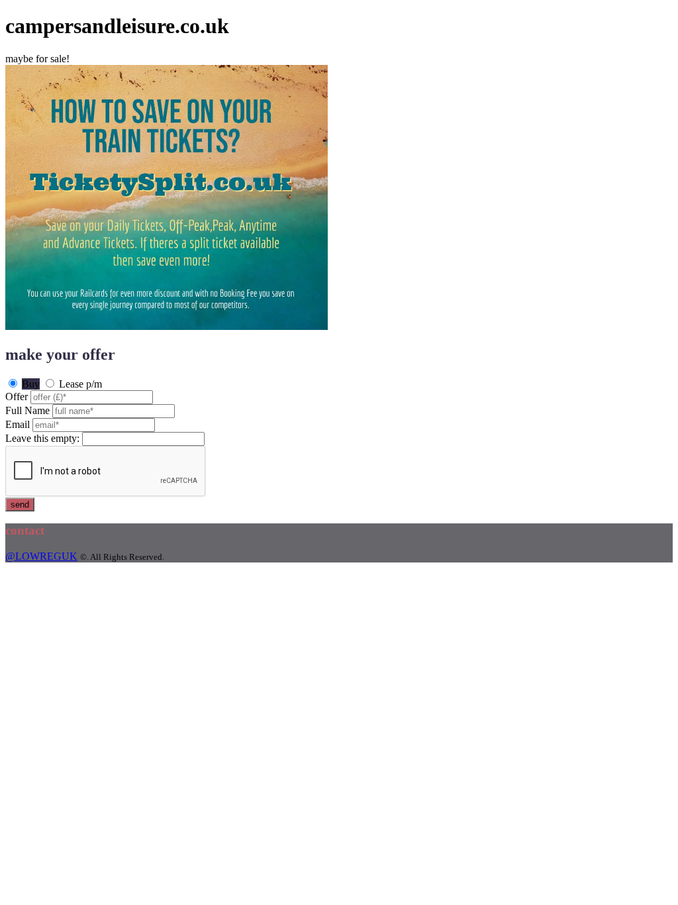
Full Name (27, 410)
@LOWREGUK (41, 556)
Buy (31, 384)
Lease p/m (80, 384)
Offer (16, 396)
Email (17, 424)
